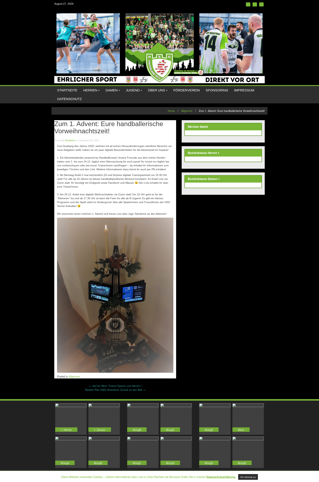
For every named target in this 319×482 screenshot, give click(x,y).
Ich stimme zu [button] (248, 477)
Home (171, 111)
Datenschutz (69, 99)
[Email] (261, 4)
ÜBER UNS (156, 90)
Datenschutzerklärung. (221, 477)
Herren (90, 90)
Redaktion (70, 140)
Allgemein (187, 111)
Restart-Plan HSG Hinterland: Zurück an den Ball (115, 390)
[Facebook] (248, 4)
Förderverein (186, 90)
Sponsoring (217, 90)
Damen (112, 90)
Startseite (67, 90)
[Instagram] (255, 4)
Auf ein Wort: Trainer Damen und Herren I (115, 386)
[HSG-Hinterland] (159, 46)
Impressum (244, 90)
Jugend (133, 90)
